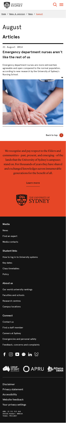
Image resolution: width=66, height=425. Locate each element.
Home (3, 14)
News (30, 14)
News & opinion (17, 14)
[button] (55, 5)
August (39, 14)
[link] (33, 230)
